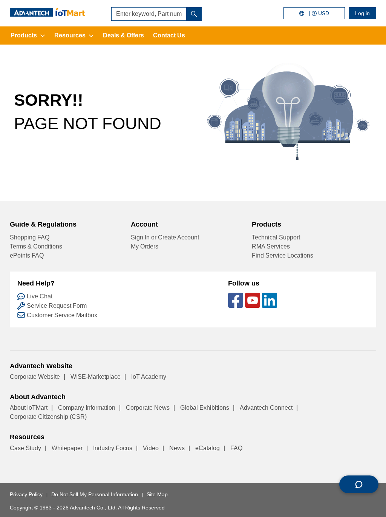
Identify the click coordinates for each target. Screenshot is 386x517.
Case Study (25, 448)
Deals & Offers (123, 35)
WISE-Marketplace (95, 376)
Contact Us (169, 35)
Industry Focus (112, 448)
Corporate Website (35, 376)
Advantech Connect (266, 407)
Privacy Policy (26, 494)
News (177, 448)
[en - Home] (47, 12)
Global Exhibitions (204, 407)
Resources (70, 35)
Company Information (86, 407)
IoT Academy (148, 376)
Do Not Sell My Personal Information (94, 494)
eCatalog (207, 448)
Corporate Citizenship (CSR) (48, 417)
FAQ (236, 448)
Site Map (157, 494)
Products (24, 35)
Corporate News (148, 407)
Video (151, 448)
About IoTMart (28, 407)
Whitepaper (67, 448)
